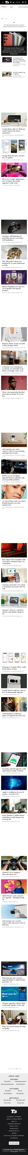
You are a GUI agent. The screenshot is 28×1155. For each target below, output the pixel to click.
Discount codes (20, 1102)
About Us (14, 1121)
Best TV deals (7, 1102)
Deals (11, 6)
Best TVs (20, 1090)
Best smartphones (8, 1093)
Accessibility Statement (14, 1116)
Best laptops (8, 1090)
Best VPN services (21, 1084)
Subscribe (18, 2)
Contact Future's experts (14, 1119)
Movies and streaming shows (7, 1084)
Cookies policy (14, 1128)
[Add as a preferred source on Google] (14, 1143)
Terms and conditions (14, 1123)
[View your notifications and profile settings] (10, 2)
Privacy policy (14, 1126)
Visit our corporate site (19, 1149)
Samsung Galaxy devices (20, 1081)
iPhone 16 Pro (7, 1081)
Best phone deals (7, 1100)
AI (6, 18)
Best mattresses (20, 1093)
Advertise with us (14, 1130)
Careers (14, 1133)
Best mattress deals (20, 1100)
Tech (2, 18)
